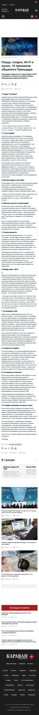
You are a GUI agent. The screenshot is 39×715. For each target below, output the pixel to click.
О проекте (21, 663)
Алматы (13, 670)
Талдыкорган (9, 685)
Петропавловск (9, 690)
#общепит (13, 453)
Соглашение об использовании (19, 707)
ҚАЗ (36, 2)
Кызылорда (30, 685)
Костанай (32, 675)
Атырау (8, 680)
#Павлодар (22, 453)
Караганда (32, 670)
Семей (6, 695)
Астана (5, 670)
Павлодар (15, 675)
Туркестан (21, 690)
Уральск (20, 685)
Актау (16, 680)
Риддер (14, 695)
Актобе (6, 675)
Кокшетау (31, 690)
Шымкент (23, 670)
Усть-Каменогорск (27, 680)
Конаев (22, 695)
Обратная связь (11, 663)
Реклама (30, 663)
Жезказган (31, 695)
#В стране (5, 453)
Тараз (24, 675)
